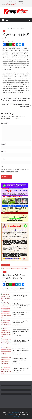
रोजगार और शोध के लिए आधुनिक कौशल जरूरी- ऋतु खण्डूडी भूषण (20, 321)
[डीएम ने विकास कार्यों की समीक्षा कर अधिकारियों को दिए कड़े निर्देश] (16, 269)
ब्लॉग (4, 31)
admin (14, 41)
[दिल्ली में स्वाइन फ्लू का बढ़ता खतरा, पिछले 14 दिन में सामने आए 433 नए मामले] (6, 342)
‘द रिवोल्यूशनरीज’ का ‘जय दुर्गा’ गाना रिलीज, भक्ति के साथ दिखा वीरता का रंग (21, 369)
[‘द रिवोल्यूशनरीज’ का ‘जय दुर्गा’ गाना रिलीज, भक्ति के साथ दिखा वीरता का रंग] (6, 370)
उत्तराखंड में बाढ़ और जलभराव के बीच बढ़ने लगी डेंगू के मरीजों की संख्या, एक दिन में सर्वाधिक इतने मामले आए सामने (16, 99)
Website (3, 159)
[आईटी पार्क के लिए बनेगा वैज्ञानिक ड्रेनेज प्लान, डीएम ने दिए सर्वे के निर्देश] (6, 314)
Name (3, 144)
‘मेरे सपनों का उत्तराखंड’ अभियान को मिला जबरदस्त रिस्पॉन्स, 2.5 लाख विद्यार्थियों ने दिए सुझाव (20, 331)
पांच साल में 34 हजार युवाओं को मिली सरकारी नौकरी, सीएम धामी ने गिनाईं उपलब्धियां (20, 360)
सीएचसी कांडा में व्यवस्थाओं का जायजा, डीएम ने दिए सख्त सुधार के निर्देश (20, 296)
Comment (4, 123)
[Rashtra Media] (3, 20)
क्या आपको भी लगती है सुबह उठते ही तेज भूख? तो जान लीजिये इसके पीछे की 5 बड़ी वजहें (21, 350)
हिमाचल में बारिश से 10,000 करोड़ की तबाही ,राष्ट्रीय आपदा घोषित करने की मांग (15, 105)
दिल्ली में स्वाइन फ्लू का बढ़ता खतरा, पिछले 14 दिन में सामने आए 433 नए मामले (21, 340)
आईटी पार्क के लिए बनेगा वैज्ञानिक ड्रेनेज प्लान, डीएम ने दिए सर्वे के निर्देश (20, 313)
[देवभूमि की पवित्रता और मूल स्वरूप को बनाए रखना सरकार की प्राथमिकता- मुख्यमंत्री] (6, 306)
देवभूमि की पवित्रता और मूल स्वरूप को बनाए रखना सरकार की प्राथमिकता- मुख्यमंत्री (21, 304)
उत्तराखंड (4, 271)
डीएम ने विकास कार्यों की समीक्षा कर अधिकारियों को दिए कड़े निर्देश (14, 276)
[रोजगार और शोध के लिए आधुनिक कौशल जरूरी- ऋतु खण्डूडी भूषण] (6, 323)
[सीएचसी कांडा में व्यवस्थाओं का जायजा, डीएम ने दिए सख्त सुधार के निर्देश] (6, 297)
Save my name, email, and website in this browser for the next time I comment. (15, 171)
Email (3, 151)
